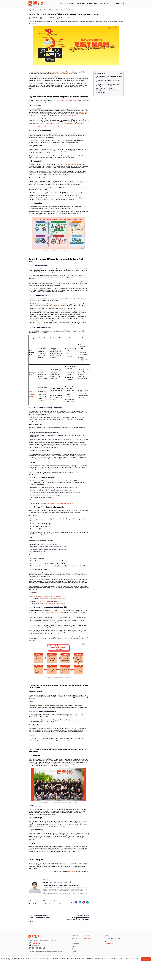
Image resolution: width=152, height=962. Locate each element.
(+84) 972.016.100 (110, 941)
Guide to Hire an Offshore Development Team (59, 503)
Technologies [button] (91, 3)
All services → (88, 938)
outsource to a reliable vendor (67, 115)
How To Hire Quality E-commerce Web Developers (45, 596)
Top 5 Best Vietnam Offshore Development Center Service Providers (108, 89)
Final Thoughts (100, 92)
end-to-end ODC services (54, 764)
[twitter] (80, 902)
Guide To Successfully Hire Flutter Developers (51, 598)
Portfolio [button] (102, 3)
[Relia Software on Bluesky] (43, 948)
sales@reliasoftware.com (112, 938)
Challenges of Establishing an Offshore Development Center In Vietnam (108, 85)
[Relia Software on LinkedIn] (29, 948)
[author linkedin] (70, 882)
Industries (74, 946)
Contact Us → (109, 943)
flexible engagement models (74, 764)
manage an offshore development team (51, 612)
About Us (74, 938)
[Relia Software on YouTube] (40, 948)
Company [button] (71, 3)
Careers (74, 951)
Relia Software (71, 871)
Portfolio (74, 941)
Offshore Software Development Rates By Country (53, 127)
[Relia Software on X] (33, 948)
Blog (73, 949)
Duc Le (61, 18)
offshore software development (66, 100)
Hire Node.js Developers (44, 601)
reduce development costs (44, 123)
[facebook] (76, 902)
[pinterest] (83, 902)
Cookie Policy (19, 960)
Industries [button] (80, 3)
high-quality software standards (74, 123)
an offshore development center (63, 73)
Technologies (75, 943)
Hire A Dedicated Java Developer (54, 603)
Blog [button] (108, 3)
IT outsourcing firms (57, 305)
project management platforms (44, 566)
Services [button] (62, 3)
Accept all (146, 959)
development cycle (71, 164)
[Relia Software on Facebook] (36, 948)
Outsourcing (71, 18)
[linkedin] (87, 902)
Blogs (30, 10)
